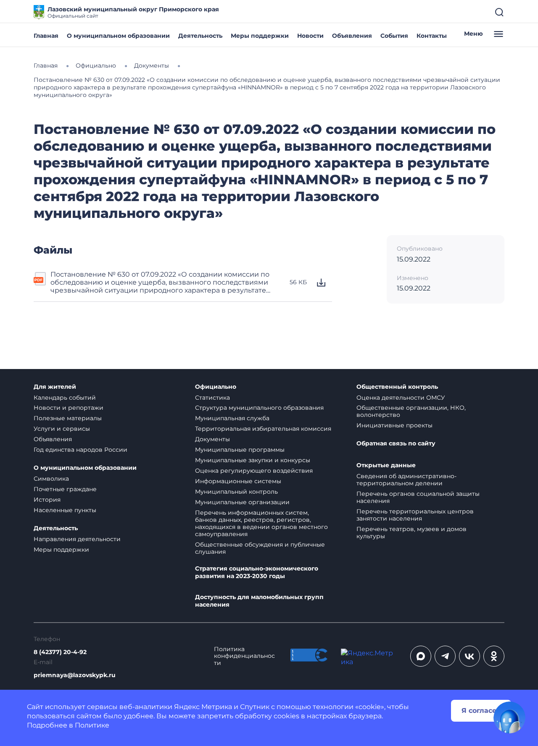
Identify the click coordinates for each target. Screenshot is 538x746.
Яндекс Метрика (203, 707)
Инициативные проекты (394, 425)
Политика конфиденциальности (244, 656)
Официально (215, 386)
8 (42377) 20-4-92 (60, 652)
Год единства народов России (80, 449)
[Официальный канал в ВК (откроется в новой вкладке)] (469, 656)
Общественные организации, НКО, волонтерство (411, 411)
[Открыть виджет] (509, 717)
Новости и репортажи (68, 407)
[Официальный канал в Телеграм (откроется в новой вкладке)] (445, 656)
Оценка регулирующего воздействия (254, 470)
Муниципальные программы (240, 449)
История (47, 499)
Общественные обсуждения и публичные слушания (260, 548)
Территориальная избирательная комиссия (263, 428)
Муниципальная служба (232, 418)
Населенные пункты (65, 510)
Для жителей (55, 386)
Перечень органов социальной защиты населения (418, 497)
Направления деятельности (77, 539)
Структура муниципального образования (259, 407)
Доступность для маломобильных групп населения (259, 601)
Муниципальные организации (242, 502)
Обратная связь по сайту (395, 443)
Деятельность (200, 35)
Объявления (352, 35)
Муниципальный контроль (236, 491)
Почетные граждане (65, 489)
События (394, 35)
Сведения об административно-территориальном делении (406, 479)
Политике (92, 725)
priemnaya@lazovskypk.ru (75, 675)
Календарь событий (65, 397)
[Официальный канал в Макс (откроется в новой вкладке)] (420, 656)
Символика (51, 478)
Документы (212, 439)
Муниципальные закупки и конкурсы (252, 460)
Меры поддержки (260, 35)
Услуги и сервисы (62, 428)
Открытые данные (386, 465)
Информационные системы (238, 481)
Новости (310, 35)
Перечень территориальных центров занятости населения (415, 515)
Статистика (212, 397)
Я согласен (481, 711)
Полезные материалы (68, 418)
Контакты (432, 35)
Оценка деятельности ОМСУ (400, 397)
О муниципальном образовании (118, 35)
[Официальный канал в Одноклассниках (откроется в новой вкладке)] (493, 656)
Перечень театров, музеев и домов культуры (411, 532)
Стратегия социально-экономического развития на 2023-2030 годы (256, 572)
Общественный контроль (397, 386)
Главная (46, 35)
